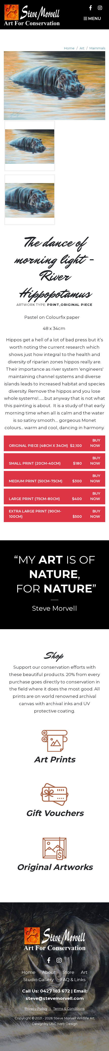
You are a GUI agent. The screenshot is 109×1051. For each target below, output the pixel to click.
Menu (94, 18)
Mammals (97, 48)
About (49, 972)
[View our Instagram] (100, 7)
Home (69, 48)
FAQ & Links (73, 979)
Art (82, 48)
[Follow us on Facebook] (90, 7)
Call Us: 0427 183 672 (46, 991)
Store (68, 972)
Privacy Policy (36, 1008)
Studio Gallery (38, 979)
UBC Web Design (63, 1024)
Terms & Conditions (68, 1008)
